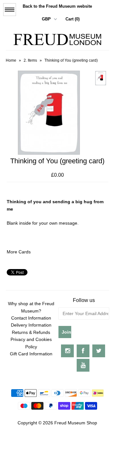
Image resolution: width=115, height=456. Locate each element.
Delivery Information (31, 325)
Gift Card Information (31, 353)
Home (11, 60)
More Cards (19, 251)
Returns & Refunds (31, 332)
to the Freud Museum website (57, 6)
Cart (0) (72, 19)
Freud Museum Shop (75, 422)
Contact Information (31, 318)
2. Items (30, 60)
